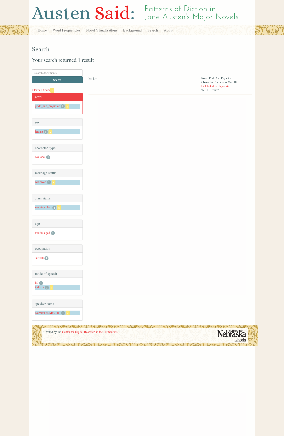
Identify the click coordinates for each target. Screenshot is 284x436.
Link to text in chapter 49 (215, 86)
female (39, 131)
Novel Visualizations (101, 30)
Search (153, 30)
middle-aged (42, 233)
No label (40, 157)
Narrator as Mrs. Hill (47, 313)
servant (39, 257)
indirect (39, 287)
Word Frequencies (66, 30)
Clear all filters (42, 90)
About (168, 30)
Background (132, 30)
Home (42, 30)
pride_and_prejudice (47, 106)
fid (36, 282)
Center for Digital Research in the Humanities (89, 332)
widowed (40, 182)
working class (43, 207)
